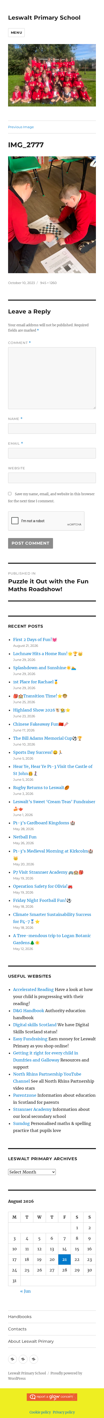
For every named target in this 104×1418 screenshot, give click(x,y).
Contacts (17, 1329)
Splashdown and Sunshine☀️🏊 (44, 667)
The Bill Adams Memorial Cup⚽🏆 (47, 738)
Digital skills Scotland (35, 1024)
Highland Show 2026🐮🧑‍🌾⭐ (41, 710)
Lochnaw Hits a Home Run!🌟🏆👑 (48, 653)
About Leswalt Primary (31, 1341)
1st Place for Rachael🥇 (36, 681)
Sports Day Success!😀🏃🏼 (38, 752)
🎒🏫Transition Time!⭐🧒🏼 (40, 695)
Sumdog (21, 1123)
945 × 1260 (48, 283)
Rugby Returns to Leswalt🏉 (41, 787)
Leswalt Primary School (44, 17)
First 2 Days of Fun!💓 (35, 639)
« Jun (25, 1291)
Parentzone (24, 1095)
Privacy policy (64, 1412)
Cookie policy (40, 1412)
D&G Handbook (28, 1010)
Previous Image (21, 127)
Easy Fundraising (30, 1038)
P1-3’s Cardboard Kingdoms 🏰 (44, 822)
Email (15, 443)
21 (64, 1259)
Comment (19, 343)
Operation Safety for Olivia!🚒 (43, 886)
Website (16, 468)
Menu (16, 32)
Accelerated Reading (33, 989)
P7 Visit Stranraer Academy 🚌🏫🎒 (48, 872)
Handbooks (20, 1316)
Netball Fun (25, 836)
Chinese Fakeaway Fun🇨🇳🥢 (41, 724)
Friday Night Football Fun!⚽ (42, 900)
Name (15, 419)
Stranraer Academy (32, 1109)
